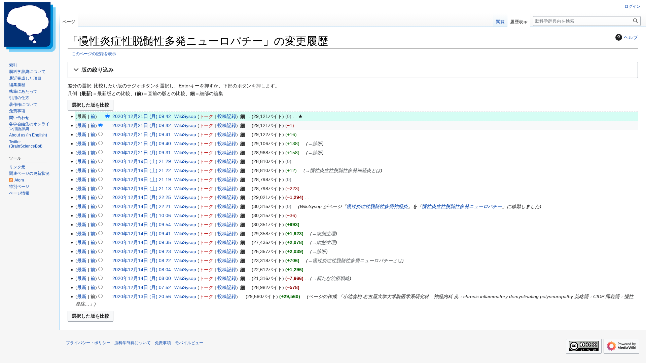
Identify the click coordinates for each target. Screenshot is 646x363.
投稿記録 (226, 116)
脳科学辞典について (132, 342)
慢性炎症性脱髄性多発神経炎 (377, 206)
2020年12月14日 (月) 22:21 (141, 206)
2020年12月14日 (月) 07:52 (141, 287)
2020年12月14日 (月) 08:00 (141, 278)
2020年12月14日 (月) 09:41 (141, 233)
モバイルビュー (189, 342)
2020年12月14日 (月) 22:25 (141, 197)
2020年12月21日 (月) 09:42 (141, 116)
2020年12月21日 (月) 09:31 (141, 152)
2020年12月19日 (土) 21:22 (141, 170)
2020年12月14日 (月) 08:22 (141, 260)
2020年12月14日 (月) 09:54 (141, 224)
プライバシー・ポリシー (88, 342)
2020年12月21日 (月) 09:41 (141, 134)
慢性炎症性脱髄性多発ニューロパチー (462, 206)
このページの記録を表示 (94, 53)
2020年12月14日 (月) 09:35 (141, 242)
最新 (81, 125)
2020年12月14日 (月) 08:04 (141, 269)
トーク (206, 116)
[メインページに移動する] (30, 27)
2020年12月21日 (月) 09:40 (141, 143)
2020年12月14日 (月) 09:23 (141, 251)
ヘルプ (631, 37)
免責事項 (163, 342)
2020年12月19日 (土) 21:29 (141, 161)
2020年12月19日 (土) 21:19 (141, 179)
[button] (352, 70)
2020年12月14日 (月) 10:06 (141, 215)
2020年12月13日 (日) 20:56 (141, 296)
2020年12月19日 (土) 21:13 (141, 188)
